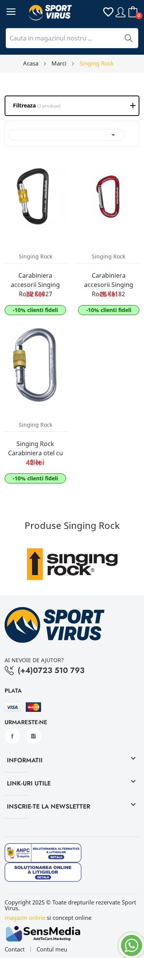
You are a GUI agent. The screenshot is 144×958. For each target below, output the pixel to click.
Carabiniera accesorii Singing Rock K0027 (35, 284)
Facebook (12, 736)
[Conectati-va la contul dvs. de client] (121, 11)
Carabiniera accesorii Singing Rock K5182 (108, 284)
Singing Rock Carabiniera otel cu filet (35, 453)
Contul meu (51, 949)
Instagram (33, 736)
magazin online (25, 917)
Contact (15, 949)
